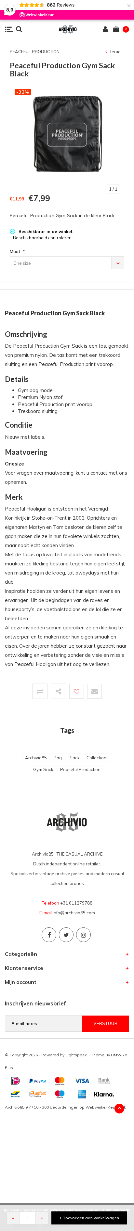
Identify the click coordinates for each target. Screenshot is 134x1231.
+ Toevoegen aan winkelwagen (89, 1217)
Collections (98, 757)
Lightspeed (76, 1054)
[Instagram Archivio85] (83, 934)
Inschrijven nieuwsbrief (35, 1003)
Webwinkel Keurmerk (106, 1107)
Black (74, 757)
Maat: (17, 251)
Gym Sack (43, 769)
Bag (58, 757)
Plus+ (10, 1067)
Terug (115, 51)
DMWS (117, 1054)
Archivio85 (36, 757)
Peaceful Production (80, 769)
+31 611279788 (76, 903)
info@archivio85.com (74, 912)
